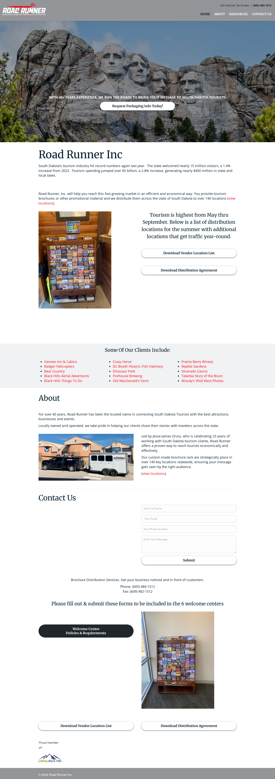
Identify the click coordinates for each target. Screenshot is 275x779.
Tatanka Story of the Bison (202, 376)
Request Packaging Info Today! (137, 106)
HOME (205, 14)
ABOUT (219, 14)
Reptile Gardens (194, 366)
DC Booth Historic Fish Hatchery (138, 366)
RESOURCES (238, 14)
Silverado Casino (194, 371)
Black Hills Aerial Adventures (66, 376)
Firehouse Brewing (127, 376)
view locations (153, 473)
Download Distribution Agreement (189, 270)
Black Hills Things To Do (63, 380)
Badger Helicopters (59, 366)
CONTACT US (262, 14)
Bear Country (54, 371)
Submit (189, 560)
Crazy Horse (122, 361)
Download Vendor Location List (189, 253)
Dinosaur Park (124, 371)
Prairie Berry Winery (197, 361)
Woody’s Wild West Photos (202, 380)
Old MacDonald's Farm (131, 380)
